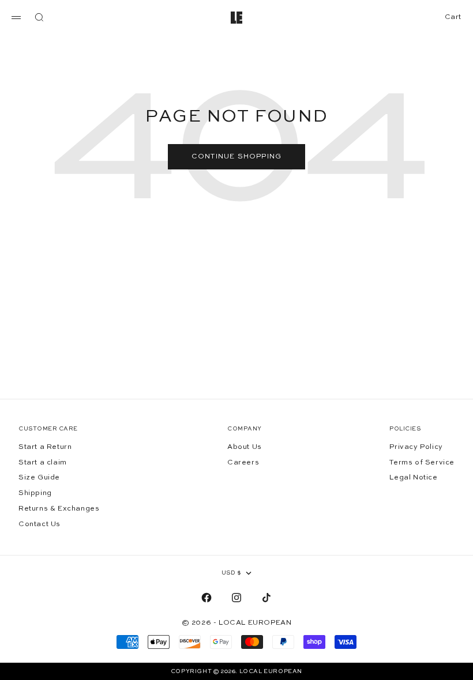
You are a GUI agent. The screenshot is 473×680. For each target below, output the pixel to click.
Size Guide (39, 477)
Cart (453, 17)
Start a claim (42, 462)
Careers (243, 462)
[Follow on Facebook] (206, 597)
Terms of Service (422, 462)
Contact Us (39, 524)
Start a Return (45, 447)
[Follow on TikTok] (266, 597)
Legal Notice (413, 477)
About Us (244, 447)
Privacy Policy (415, 447)
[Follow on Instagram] (236, 597)
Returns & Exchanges (58, 508)
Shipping (35, 493)
